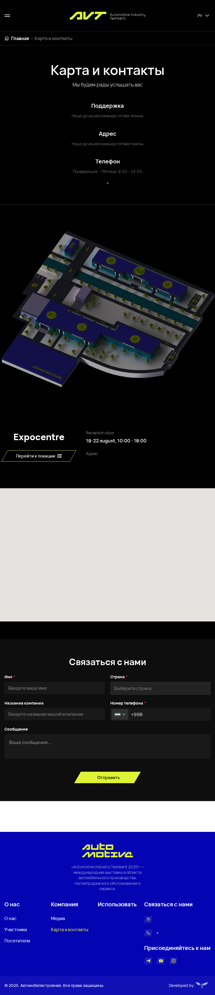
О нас (10, 918)
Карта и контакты (54, 38)
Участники (15, 929)
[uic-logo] (203, 985)
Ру (200, 15)
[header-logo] (107, 16)
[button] (119, 714)
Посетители (17, 941)
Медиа (58, 918)
